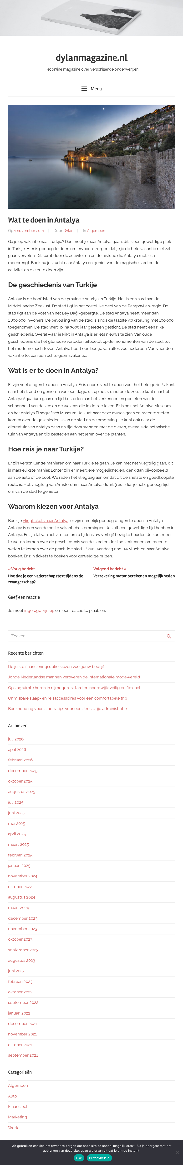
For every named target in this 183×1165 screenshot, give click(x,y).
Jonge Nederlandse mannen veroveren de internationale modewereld (74, 677)
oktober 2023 (20, 939)
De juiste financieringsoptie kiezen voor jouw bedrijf (56, 666)
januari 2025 (19, 865)
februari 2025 (20, 855)
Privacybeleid (99, 1158)
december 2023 (22, 918)
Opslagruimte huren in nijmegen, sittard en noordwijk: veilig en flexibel (74, 687)
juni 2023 (16, 970)
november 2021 (22, 1034)
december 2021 (22, 1023)
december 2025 (22, 770)
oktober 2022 (20, 992)
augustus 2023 (21, 960)
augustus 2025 (21, 791)
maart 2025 (18, 844)
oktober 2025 (20, 781)
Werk (13, 1127)
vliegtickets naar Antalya (45, 520)
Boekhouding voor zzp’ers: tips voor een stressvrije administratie (67, 708)
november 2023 (22, 928)
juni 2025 (16, 812)
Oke (79, 1158)
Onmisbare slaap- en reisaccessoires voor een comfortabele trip (67, 698)
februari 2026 (20, 760)
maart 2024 (18, 907)
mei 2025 (16, 823)
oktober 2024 (20, 886)
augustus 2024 (21, 897)
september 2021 (23, 1055)
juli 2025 (15, 802)
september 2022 (23, 1002)
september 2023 (23, 949)
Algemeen (96, 230)
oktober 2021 (20, 1044)
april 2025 (17, 833)
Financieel (17, 1106)
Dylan (68, 230)
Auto (12, 1096)
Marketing (17, 1117)
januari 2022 (19, 1013)
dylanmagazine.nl (91, 58)
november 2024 (22, 876)
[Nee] (177, 1152)
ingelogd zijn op (39, 610)
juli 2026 (16, 739)
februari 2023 (20, 981)
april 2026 (17, 749)
